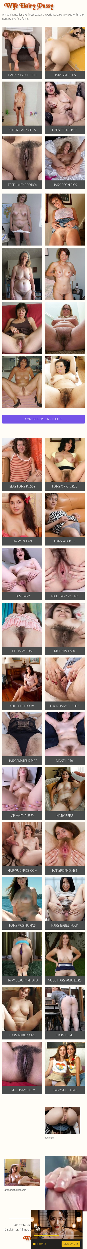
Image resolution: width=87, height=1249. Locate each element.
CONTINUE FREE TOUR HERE (43, 419)
